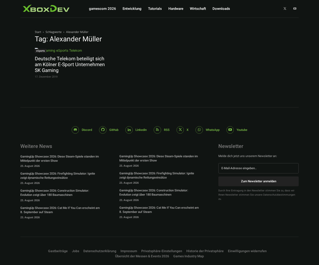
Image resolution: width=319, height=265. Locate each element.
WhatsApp (213, 130)
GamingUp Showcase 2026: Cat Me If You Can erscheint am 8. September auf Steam (60, 210)
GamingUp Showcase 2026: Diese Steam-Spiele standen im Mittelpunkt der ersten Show (59, 158)
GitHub (113, 130)
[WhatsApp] (199, 130)
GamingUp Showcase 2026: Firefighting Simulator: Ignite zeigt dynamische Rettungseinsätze (57, 175)
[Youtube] (295, 9)
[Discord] (75, 130)
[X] (285, 9)
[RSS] (157, 130)
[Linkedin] (129, 130)
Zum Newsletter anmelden (258, 181)
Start (38, 32)
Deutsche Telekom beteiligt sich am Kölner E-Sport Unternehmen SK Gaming (70, 64)
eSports (40, 50)
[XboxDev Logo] (46, 8)
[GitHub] (102, 130)
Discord (87, 130)
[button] (161, 251)
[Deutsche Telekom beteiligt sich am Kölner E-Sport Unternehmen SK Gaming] (72, 50)
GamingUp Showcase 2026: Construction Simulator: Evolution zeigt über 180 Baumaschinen (54, 192)
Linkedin (141, 130)
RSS (167, 130)
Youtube (242, 130)
